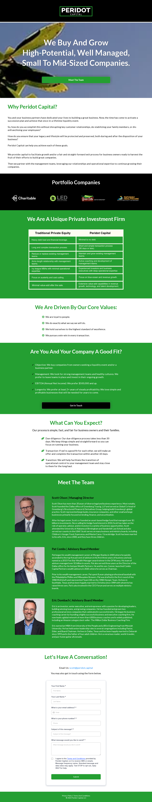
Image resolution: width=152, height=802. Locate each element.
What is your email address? (63, 708)
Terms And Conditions (81, 796)
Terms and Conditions (76, 759)
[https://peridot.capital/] (76, 11)
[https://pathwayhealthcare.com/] (128, 198)
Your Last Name (58, 697)
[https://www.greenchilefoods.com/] (93, 198)
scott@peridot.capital (81, 667)
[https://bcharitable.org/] (24, 198)
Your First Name (58, 686)
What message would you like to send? (68, 740)
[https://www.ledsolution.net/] (58, 198)
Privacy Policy (67, 796)
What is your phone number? (64, 718)
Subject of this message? (62, 729)
